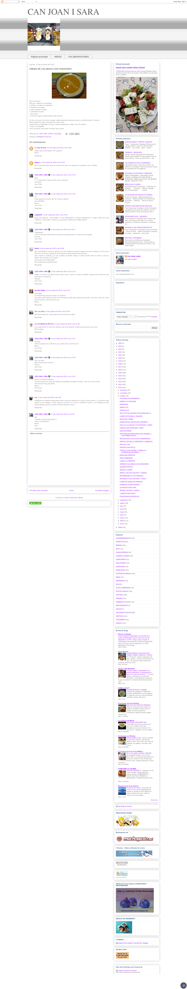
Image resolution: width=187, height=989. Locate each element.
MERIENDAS (120, 581)
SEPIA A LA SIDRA (126, 470)
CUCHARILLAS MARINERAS (129, 398)
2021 (120, 355)
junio (122, 509)
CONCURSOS (121, 559)
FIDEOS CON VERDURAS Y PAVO (131, 428)
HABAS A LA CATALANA (128, 401)
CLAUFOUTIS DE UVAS (128, 487)
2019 (120, 361)
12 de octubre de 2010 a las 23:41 (63, 376)
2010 (120, 387)
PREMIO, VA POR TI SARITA (129, 490)
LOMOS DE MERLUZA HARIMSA (131, 482)
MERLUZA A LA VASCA (133, 184)
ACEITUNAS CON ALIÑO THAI (137, 722)
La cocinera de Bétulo (126, 720)
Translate (154, 317)
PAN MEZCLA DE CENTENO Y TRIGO (133, 479)
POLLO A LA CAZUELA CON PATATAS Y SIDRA (136, 425)
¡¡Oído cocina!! (123, 688)
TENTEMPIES (121, 620)
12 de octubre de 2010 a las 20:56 (52, 248)
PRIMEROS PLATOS (44, 137)
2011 (120, 384)
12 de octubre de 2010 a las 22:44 (57, 311)
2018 (120, 364)
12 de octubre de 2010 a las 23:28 (67, 324)
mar (36, 397)
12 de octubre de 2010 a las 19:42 (55, 215)
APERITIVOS (120, 542)
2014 (120, 376)
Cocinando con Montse (126, 736)
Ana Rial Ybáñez (40, 290)
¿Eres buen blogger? (121, 877)
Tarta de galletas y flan (134, 738)
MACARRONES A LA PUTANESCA (131, 476)
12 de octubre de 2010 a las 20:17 (63, 229)
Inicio (71, 490)
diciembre (123, 390)
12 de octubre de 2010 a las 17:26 (63, 194)
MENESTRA (124, 404)
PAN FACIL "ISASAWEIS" (133, 238)
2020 (120, 358)
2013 (120, 378)
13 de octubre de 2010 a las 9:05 (49, 397)
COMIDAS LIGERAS (123, 556)
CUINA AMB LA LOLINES (127, 769)
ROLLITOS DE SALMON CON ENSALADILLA (135, 413)
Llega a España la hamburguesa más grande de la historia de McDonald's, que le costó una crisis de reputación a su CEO (134, 637)
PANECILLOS (124, 410)
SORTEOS (119, 616)
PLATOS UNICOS (122, 591)
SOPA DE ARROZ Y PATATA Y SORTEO (138, 142)
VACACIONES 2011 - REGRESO (136, 216)
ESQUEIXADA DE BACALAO (129, 496)
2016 (120, 370)
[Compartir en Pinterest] (78, 134)
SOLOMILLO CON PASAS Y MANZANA (138, 173)
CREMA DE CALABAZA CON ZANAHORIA (134, 464)
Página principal (39, 56)
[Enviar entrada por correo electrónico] (66, 134)
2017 (120, 367)
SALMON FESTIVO (126, 467)
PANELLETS (124, 407)
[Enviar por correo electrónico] (70, 134)
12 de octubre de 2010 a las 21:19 (63, 271)
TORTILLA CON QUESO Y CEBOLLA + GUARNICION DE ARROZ (133, 451)
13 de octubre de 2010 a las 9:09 (62, 414)
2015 (120, 373)
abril (121, 515)
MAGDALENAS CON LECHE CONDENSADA (135, 439)
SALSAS (119, 609)
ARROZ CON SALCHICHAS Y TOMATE (133, 473)
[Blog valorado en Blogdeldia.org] (122, 873)
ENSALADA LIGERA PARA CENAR (130, 68)
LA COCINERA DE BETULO (44, 324)
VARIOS (118, 623)
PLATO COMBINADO (123, 588)
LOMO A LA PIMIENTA (127, 461)
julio (121, 506)
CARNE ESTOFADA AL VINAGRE (131, 416)
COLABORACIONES (78, 56)
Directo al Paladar (124, 634)
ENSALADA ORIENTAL (127, 455)
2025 (120, 343)
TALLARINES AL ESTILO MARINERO (137, 163)
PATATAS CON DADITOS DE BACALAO (138, 206)
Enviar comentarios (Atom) (74, 497)
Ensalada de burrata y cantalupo (137, 689)
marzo (122, 518)
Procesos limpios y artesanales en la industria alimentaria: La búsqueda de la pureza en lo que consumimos (139, 672)
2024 (120, 346)
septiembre (124, 500)
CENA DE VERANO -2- (134, 770)
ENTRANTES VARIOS (123, 573)
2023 (120, 349)
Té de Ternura (123, 651)
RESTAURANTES (122, 605)
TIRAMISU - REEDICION (133, 152)
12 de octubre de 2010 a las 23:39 (63, 357)
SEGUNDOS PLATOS (123, 612)
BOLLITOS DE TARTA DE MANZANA (139, 705)
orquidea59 (38, 215)
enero (122, 524)
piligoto (37, 162)
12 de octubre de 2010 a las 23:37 (63, 339)
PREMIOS (119, 598)
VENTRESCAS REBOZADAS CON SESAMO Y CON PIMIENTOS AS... (135, 434)
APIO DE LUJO (125, 444)
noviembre (124, 393)
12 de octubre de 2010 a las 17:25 (63, 175)
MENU (118, 577)
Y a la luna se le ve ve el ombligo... (131, 751)
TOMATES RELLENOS (127, 493)
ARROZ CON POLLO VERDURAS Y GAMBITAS (136, 441)
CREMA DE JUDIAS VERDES (130, 484)
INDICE (58, 56)
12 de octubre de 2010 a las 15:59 (59, 148)
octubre (123, 396)
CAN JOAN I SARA (63, 11)
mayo (122, 512)
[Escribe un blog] (72, 134)
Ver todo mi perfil (131, 259)
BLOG (118, 549)
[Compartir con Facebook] (76, 134)
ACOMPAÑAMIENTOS (123, 538)
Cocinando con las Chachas (128, 703)
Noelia (37, 248)
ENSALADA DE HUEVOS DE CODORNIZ (134, 422)
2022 (120, 352)
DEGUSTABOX (121, 563)
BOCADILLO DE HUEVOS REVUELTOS (138, 227)
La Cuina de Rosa (40, 148)
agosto (122, 503)
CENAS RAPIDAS (122, 552)
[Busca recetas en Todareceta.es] (124, 806)
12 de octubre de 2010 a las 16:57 (52, 162)
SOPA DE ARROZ (126, 431)
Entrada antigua (102, 490)
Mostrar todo (154, 800)
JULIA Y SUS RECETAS (126, 669)
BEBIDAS (119, 545)
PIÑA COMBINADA (126, 458)
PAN (117, 584)
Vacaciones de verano (134, 788)
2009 (120, 527)
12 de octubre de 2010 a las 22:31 (58, 290)
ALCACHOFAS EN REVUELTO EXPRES (138, 195)
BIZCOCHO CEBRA (126, 419)
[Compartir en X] (74, 134)
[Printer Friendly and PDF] (35, 504)
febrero (123, 521)
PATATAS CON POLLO (127, 447)
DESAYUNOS (120, 566)
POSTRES (119, 595)
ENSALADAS (120, 570)
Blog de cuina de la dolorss (128, 786)
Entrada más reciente (38, 490)
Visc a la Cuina (39, 311)
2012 (120, 381)
